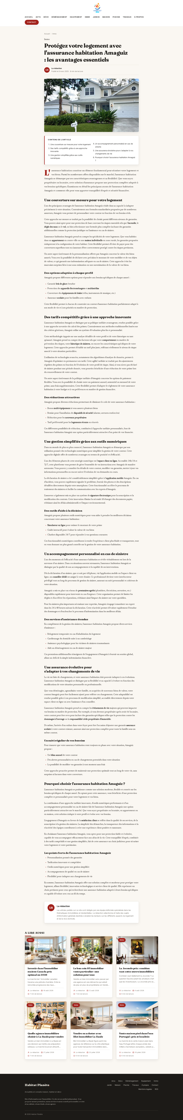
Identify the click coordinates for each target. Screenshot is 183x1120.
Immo (87, 17)
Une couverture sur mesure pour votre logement (70, 144)
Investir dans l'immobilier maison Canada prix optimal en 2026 (43, 971)
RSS (156, 1089)
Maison (106, 17)
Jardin (96, 17)
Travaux (127, 17)
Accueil (29, 17)
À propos (139, 17)
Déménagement (59, 17)
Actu (38, 17)
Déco (46, 17)
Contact (31, 22)
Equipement (76, 17)
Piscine (116, 17)
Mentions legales (145, 1089)
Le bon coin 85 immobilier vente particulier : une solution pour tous (88, 971)
